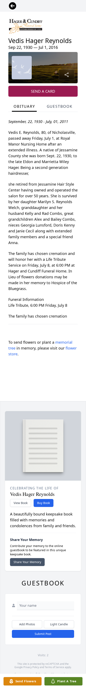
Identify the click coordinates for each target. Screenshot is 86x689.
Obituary (24, 106)
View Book (21, 503)
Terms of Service (54, 667)
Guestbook (59, 106)
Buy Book (43, 503)
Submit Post (43, 634)
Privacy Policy (31, 667)
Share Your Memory (27, 562)
